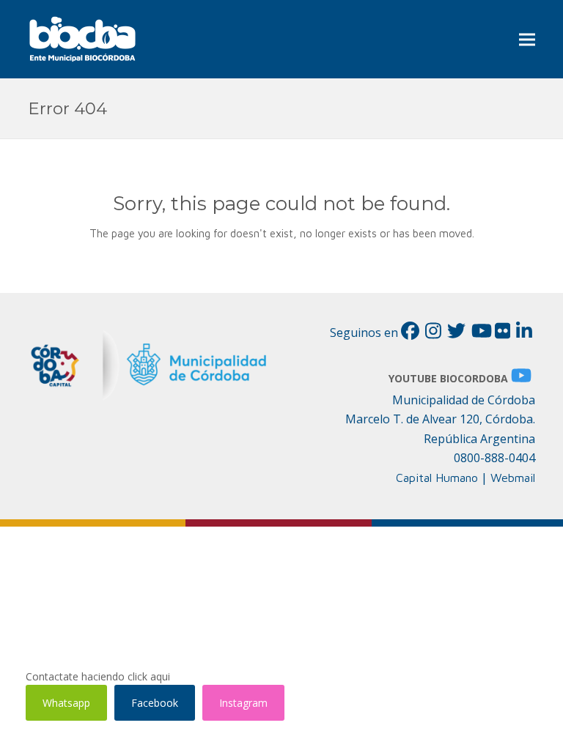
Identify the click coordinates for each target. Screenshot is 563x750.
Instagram (243, 703)
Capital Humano (437, 477)
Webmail (512, 477)
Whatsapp (66, 703)
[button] (527, 39)
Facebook (154, 703)
